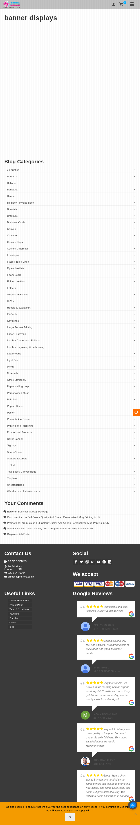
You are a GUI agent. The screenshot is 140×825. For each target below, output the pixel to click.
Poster (11, 412)
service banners (124, 150)
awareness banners (58, 138)
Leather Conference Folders (23, 340)
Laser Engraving (16, 333)
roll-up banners (78, 150)
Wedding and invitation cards (23, 491)
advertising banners (17, 138)
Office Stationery (16, 379)
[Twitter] (81, 562)
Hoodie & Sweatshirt (18, 307)
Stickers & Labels (17, 458)
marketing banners (96, 147)
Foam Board (14, 274)
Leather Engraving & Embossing (25, 347)
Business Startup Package (33, 511)
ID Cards (12, 314)
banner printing (101, 138)
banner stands (56, 141)
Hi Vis (10, 301)
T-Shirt (11, 465)
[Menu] (132, 4)
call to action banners (120, 141)
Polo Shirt (12, 399)
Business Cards (16, 222)
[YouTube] (98, 562)
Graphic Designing (17, 294)
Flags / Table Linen (18, 261)
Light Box (12, 360)
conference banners (29, 144)
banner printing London (119, 138)
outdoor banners (112, 147)
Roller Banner (89, 119)
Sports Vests (14, 451)
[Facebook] (75, 562)
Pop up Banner (34, 119)
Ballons (11, 183)
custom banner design (65, 144)
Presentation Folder (18, 419)
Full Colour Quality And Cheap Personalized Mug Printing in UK (64, 517)
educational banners (99, 144)
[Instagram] (87, 562)
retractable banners (63, 150)
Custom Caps (15, 242)
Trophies (12, 478)
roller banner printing (94, 150)
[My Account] (113, 4)
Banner (23, 119)
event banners (115, 144)
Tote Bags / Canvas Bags (21, 471)
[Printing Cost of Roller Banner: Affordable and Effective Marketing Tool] (70, 63)
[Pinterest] (104, 562)
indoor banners (21, 147)
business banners (102, 141)
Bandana (12, 189)
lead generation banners (76, 147)
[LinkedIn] (109, 562)
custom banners (82, 144)
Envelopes (13, 255)
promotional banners (31, 150)
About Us (12, 176)
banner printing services (39, 141)
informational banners (38, 147)
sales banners (110, 150)
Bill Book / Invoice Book (20, 202)
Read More (45, 129)
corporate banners (47, 144)
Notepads (12, 373)
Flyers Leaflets (15, 268)
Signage (12, 445)
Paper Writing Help (18, 386)
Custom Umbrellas (17, 248)
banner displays (87, 138)
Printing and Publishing (51, 119)
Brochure (12, 215)
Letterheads (14, 353)
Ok (70, 817)
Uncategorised (15, 484)
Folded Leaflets (16, 281)
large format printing (56, 147)
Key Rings (13, 320)
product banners (14, 150)
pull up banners (47, 150)
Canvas (11, 228)
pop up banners (127, 147)
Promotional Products (72, 119)
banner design (73, 138)
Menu (10, 366)
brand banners (87, 141)
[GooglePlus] (92, 562)
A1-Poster (24, 534)
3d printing (13, 169)
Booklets (12, 209)
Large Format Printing (19, 327)
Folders (11, 287)
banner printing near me (17, 141)
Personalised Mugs (18, 392)
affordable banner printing (38, 138)
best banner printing (71, 141)
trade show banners (15, 153)
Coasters (12, 235)
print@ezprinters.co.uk (21, 576)
